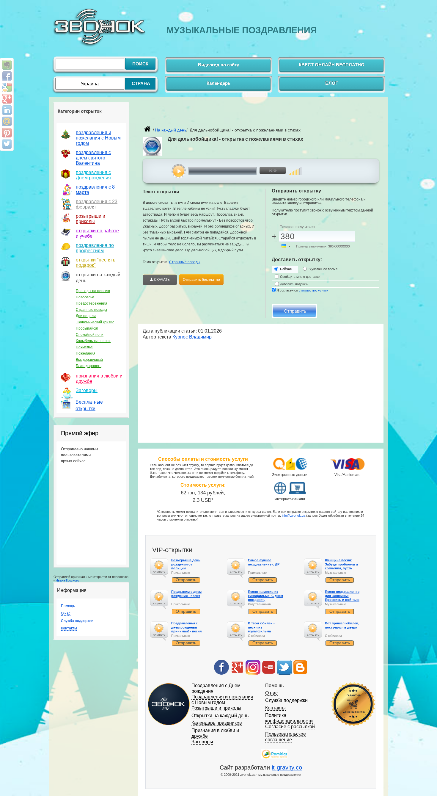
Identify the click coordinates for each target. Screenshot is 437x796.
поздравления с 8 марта (95, 189)
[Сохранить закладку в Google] (7, 87)
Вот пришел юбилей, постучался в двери (342, 625)
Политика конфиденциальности (289, 718)
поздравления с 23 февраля (96, 204)
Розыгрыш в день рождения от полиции (185, 564)
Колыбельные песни (93, 341)
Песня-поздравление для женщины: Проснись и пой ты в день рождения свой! (342, 597)
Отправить (186, 579)
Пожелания (85, 353)
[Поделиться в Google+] (7, 99)
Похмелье (84, 347)
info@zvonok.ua (293, 515)
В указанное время (323, 269)
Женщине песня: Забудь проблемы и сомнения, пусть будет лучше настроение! (341, 568)
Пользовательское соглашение (285, 736)
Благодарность (88, 366)
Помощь (68, 606)
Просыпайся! (87, 328)
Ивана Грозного (67, 580)
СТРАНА (141, 83)
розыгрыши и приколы (90, 219)
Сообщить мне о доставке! (300, 276)
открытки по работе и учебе (97, 233)
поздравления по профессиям (95, 248)
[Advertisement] (212, 115)
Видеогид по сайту (218, 64)
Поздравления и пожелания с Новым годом (222, 699)
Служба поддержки (77, 621)
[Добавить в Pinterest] (7, 132)
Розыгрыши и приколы (216, 708)
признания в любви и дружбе (99, 378)
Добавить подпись (294, 284)
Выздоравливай (89, 360)
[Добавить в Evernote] (7, 65)
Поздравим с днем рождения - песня (186, 593)
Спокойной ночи (89, 335)
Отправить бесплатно (201, 280)
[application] (232, 171)
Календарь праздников (216, 723)
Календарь (218, 83)
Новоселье (85, 297)
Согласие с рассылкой (290, 726)
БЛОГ (331, 83)
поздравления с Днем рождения (93, 175)
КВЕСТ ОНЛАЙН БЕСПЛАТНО (331, 64)
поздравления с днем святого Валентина (93, 158)
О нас (65, 613)
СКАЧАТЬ (161, 280)
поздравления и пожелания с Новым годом (98, 138)
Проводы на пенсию (93, 291)
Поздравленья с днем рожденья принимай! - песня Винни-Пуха (186, 629)
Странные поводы (91, 310)
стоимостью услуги (313, 290)
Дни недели (86, 316)
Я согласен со (302, 290)
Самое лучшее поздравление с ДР (263, 562)
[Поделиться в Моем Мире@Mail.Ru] (7, 121)
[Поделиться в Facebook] (7, 76)
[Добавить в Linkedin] (7, 110)
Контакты (69, 628)
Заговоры (87, 390)
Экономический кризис (95, 322)
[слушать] (179, 171)
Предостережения (91, 303)
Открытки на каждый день (220, 715)
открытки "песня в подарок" (96, 262)
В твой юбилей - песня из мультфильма (261, 627)
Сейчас (286, 269)
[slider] (295, 168)
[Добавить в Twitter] (7, 144)
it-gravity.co (287, 767)
